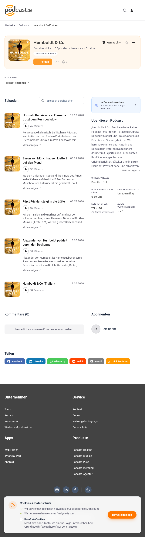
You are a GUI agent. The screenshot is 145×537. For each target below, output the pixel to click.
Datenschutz (79, 427)
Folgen (45, 61)
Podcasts (24, 25)
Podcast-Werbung (83, 467)
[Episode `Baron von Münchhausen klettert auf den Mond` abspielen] (26, 169)
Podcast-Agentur (82, 473)
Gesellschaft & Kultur (45, 53)
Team (8, 409)
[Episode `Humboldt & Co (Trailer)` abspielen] (26, 290)
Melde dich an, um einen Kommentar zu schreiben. (44, 329)
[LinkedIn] (66, 490)
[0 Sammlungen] (126, 42)
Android (9, 461)
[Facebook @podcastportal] (75, 490)
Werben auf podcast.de (18, 427)
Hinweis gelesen (122, 514)
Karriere (9, 415)
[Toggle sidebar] (138, 10)
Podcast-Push (80, 461)
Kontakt (77, 409)
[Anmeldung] (132, 10)
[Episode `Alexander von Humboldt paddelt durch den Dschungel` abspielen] (26, 251)
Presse (76, 415)
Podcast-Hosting (82, 449)
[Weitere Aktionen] (133, 43)
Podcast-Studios (82, 455)
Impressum (11, 421)
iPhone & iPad (13, 455)
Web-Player (11, 449)
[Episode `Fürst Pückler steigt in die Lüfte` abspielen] (26, 208)
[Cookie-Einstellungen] (88, 490)
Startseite (10, 25)
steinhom (109, 329)
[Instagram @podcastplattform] (57, 490)
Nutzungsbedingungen (85, 421)
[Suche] (125, 10)
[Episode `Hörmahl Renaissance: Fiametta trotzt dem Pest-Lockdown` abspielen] (26, 126)
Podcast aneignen (15, 83)
